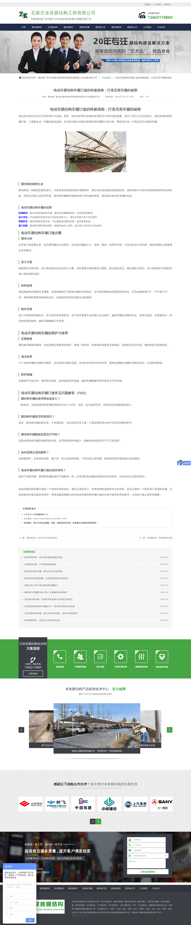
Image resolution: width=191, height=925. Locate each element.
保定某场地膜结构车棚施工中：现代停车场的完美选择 (49, 606)
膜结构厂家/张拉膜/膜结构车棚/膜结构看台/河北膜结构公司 (67, 77)
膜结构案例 (37, 27)
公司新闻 (147, 27)
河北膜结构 (52, 27)
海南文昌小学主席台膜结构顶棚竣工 (41, 585)
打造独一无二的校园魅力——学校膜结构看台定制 (97, 750)
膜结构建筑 (116, 27)
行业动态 (161, 27)
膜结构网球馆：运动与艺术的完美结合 (42, 620)
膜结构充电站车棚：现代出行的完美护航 (43, 571)
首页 (24, 27)
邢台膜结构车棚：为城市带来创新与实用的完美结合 (48, 599)
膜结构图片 (68, 27)
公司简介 (158, 4)
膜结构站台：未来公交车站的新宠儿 (42, 537)
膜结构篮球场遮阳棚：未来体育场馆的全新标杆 (46, 578)
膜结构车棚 (84, 27)
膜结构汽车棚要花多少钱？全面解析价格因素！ (46, 592)
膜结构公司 (132, 27)
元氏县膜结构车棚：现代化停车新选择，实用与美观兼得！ (51, 613)
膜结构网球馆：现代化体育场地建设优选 (43, 557)
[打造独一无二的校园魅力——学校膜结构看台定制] (97, 725)
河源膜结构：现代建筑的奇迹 (159, 537)
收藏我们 (148, 4)
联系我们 (167, 4)
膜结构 (23, 14)
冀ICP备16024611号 (79, 915)
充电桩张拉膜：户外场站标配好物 (40, 564)
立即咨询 (33, 673)
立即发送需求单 (148, 872)
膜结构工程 (100, 27)
